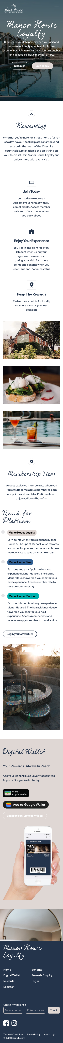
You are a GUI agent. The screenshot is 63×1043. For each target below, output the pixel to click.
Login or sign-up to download (25, 815)
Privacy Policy (33, 1034)
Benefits (37, 969)
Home (7, 969)
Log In (35, 981)
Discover (19, 65)
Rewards (8, 981)
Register (8, 986)
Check (54, 1010)
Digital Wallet (11, 975)
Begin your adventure (20, 634)
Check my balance (14, 1004)
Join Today (42, 65)
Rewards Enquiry (42, 975)
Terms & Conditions (13, 1034)
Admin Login (49, 1034)
